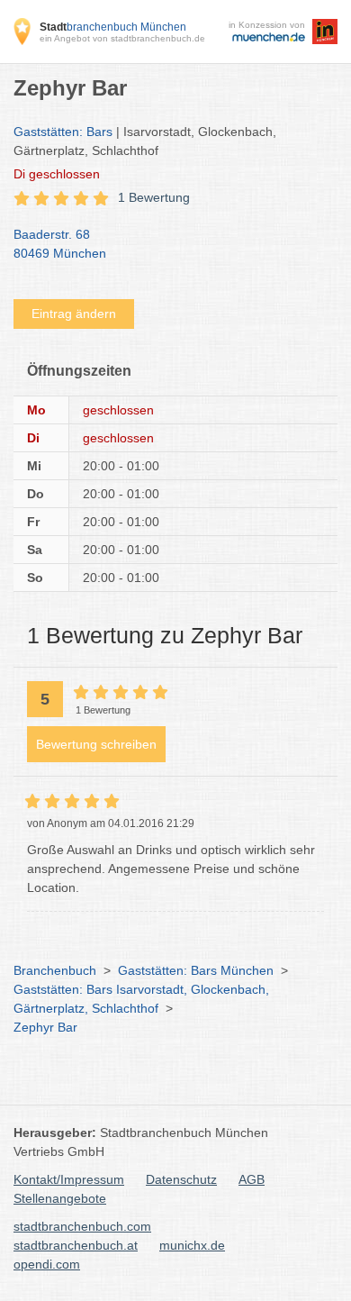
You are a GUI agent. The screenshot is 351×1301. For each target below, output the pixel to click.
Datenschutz (181, 1179)
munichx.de (192, 1245)
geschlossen (57, 174)
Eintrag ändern (74, 313)
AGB (251, 1179)
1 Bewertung (154, 197)
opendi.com (47, 1264)
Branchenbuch (55, 970)
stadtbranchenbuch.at (76, 1245)
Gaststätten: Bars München (196, 970)
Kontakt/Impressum (69, 1179)
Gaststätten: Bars (63, 131)
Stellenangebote (60, 1198)
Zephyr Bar (45, 1027)
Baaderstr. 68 (60, 243)
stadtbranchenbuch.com (82, 1226)
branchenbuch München (113, 27)
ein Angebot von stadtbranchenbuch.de (122, 38)
